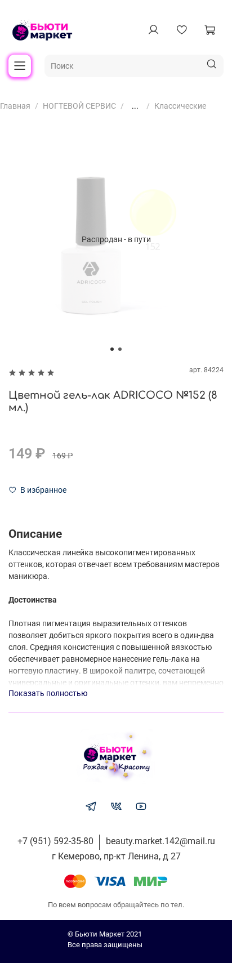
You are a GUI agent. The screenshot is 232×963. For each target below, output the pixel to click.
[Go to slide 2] (120, 349)
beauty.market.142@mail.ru (160, 841)
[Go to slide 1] (112, 349)
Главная (15, 105)
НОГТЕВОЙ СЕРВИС (79, 105)
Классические (180, 105)
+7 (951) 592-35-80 (55, 841)
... (135, 105)
